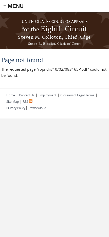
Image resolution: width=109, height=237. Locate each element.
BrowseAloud (36, 108)
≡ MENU (13, 6)
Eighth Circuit (54, 29)
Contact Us (26, 95)
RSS (26, 101)
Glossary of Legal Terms (77, 95)
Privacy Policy (15, 108)
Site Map (12, 101)
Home (10, 95)
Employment (47, 95)
